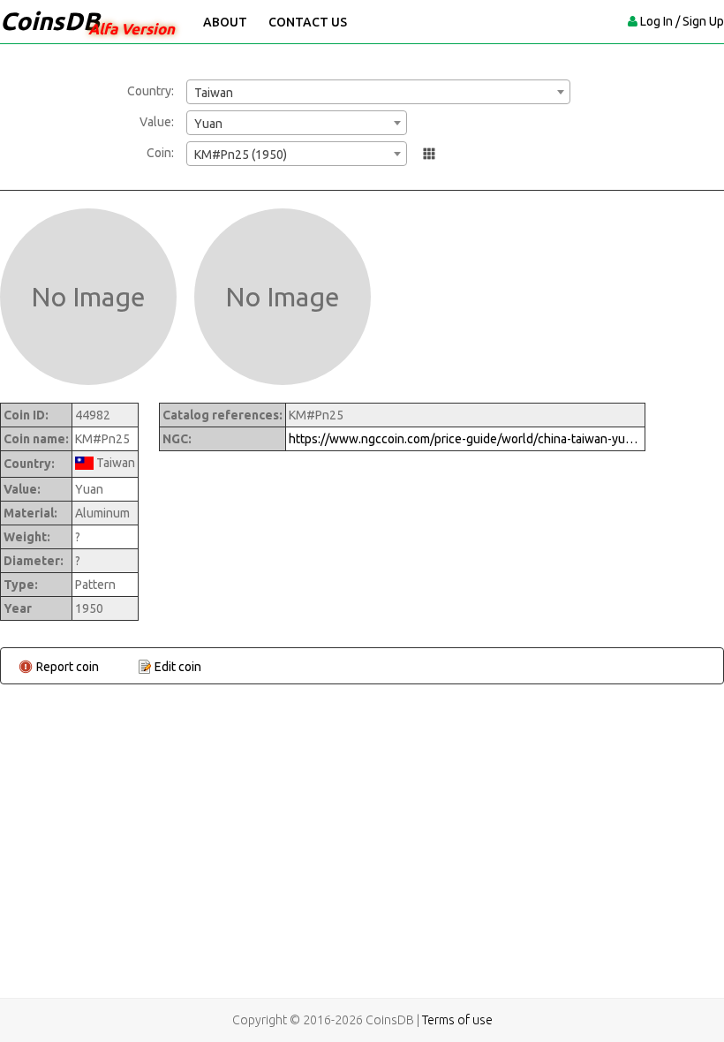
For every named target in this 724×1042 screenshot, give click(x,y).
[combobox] (378, 91)
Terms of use (457, 1020)
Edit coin (178, 667)
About (225, 22)
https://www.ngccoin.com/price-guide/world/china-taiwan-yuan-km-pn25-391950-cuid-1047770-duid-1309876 (465, 439)
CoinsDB (50, 20)
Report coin (67, 667)
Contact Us (307, 22)
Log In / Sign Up (682, 21)
